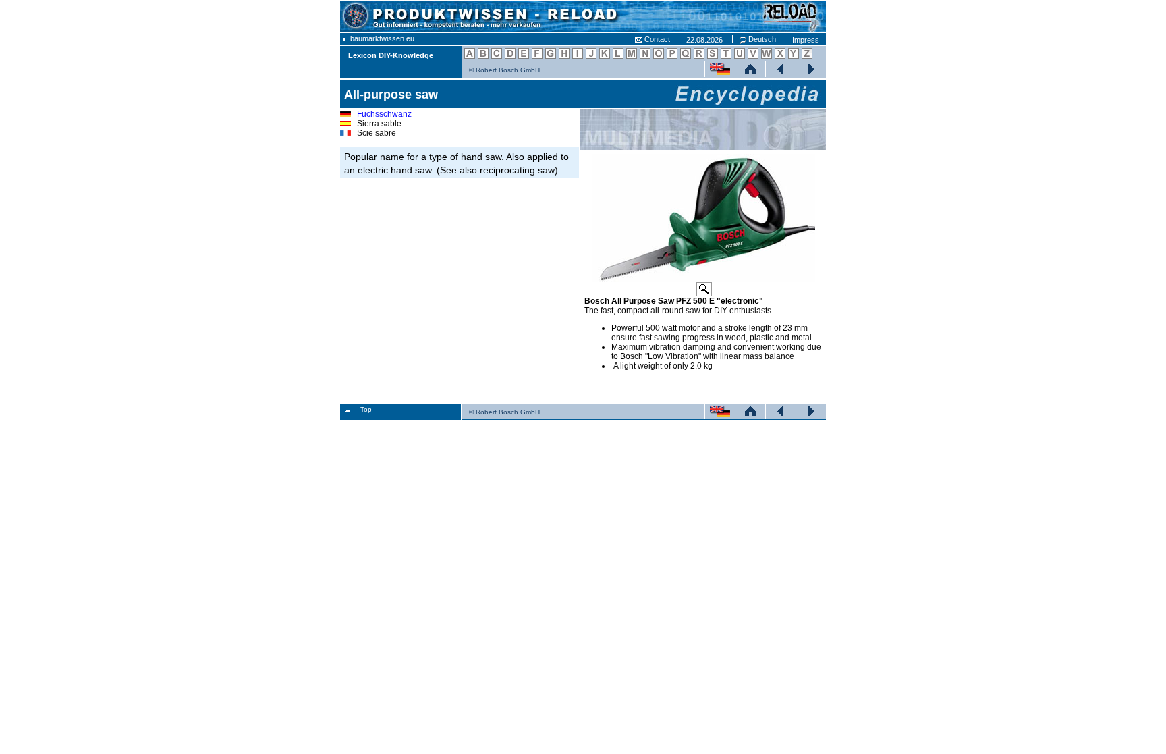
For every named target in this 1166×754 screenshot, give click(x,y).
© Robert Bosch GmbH (504, 70)
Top (366, 409)
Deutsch (761, 39)
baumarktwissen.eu (381, 38)
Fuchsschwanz (384, 114)
